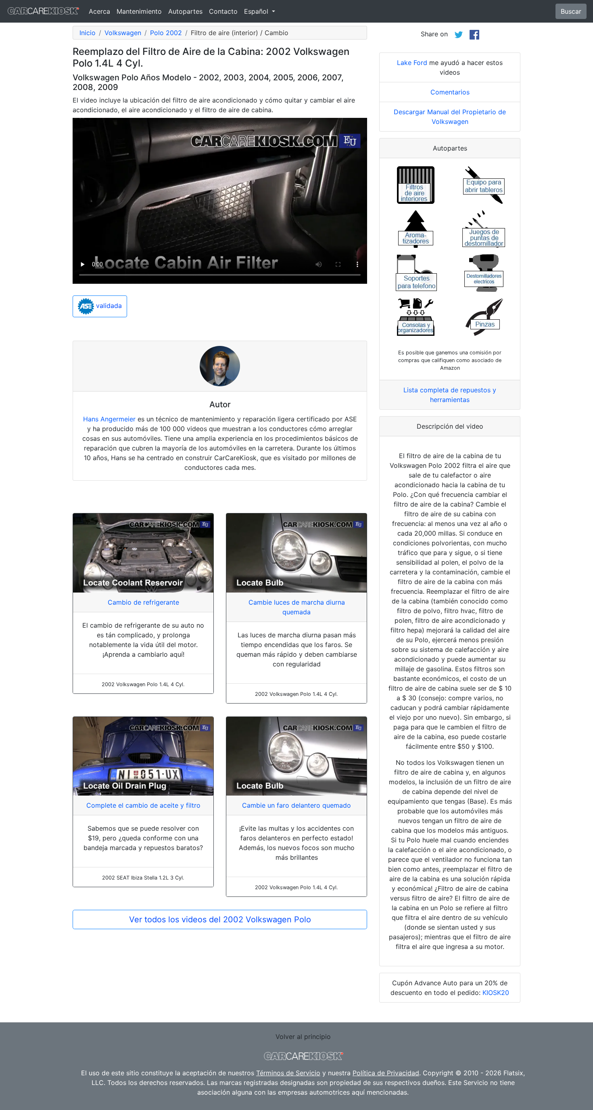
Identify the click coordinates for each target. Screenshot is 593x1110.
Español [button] (257, 11)
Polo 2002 (166, 33)
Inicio (87, 33)
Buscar (571, 11)
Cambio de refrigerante (143, 602)
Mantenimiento (139, 11)
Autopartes (185, 11)
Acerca (99, 11)
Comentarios (450, 92)
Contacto (223, 11)
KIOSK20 (495, 993)
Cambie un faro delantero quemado (296, 805)
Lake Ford (412, 63)
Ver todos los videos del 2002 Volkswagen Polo (220, 919)
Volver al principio (303, 1037)
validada (108, 306)
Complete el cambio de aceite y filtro (143, 805)
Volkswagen (122, 33)
